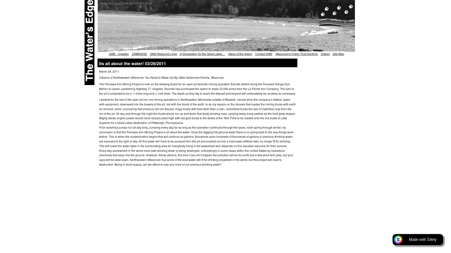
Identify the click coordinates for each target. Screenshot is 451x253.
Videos (325, 54)
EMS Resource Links (163, 54)
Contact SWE (263, 54)
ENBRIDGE (139, 54)
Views (117, 2)
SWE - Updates (119, 54)
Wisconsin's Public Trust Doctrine (296, 54)
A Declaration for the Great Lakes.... (202, 54)
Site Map (338, 54)
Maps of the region (240, 54)
